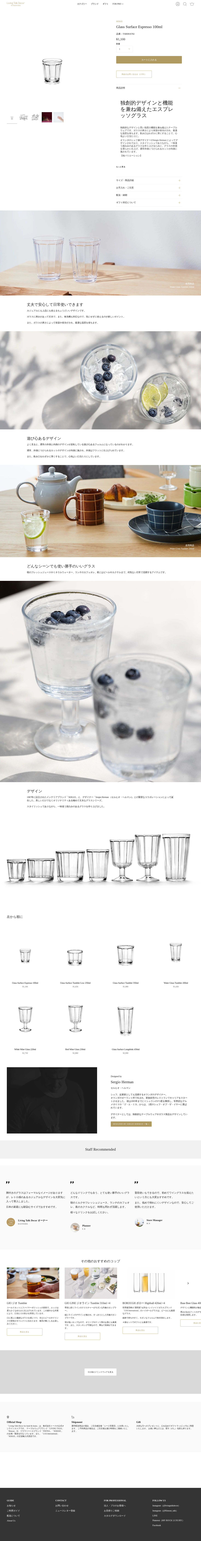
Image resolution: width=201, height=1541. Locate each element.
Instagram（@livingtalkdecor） (166, 1505)
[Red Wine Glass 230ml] (75, 1019)
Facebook (156, 1525)
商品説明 (120, 88)
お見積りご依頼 (111, 1511)
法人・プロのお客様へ (115, 1505)
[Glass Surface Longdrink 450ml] (125, 1019)
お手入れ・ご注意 (125, 187)
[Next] (188, 1283)
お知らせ (11, 1505)
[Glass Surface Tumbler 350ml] (125, 953)
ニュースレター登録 (65, 1511)
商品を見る (24, 1332)
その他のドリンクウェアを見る (100, 1372)
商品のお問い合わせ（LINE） (134, 74)
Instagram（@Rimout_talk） (165, 1511)
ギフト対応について (126, 202)
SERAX (119, 21)
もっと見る (120, 167)
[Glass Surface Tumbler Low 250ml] (75, 953)
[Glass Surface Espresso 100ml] (25, 953)
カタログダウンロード (115, 1516)
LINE (155, 1515)
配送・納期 (121, 195)
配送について (13, 1516)
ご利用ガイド (13, 1511)
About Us (11, 1521)
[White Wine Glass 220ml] (25, 1019)
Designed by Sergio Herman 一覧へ (131, 1124)
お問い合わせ (62, 1505)
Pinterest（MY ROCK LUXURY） (168, 1520)
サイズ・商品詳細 (125, 180)
